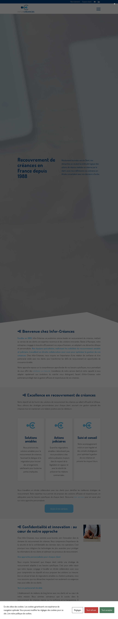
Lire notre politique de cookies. (19, 613)
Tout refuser (91, 610)
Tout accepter (107, 610)
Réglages (77, 610)
